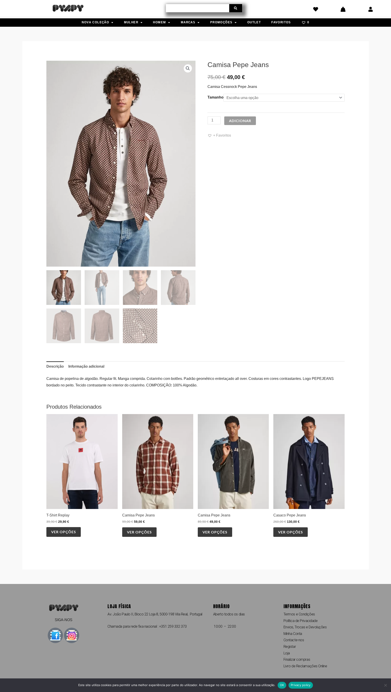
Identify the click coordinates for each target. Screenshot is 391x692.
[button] (188, 68)
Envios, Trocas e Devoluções (305, 627)
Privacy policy (301, 685)
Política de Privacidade (301, 621)
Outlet (254, 22)
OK (282, 685)
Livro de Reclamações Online (305, 666)
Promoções (221, 22)
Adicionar (240, 120)
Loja (287, 653)
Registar (290, 646)
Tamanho (215, 97)
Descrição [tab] (55, 366)
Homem (159, 22)
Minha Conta (293, 634)
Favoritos (281, 22)
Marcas (188, 22)
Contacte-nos (294, 640)
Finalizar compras (297, 659)
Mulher (131, 22)
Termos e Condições (299, 614)
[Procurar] (235, 8)
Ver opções (63, 532)
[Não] (385, 685)
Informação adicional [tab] (86, 366)
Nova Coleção (95, 22)
